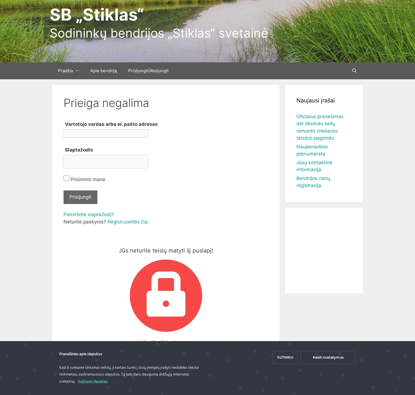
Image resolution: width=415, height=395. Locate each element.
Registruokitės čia (128, 222)
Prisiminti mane (87, 179)
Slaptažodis (79, 150)
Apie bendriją (103, 70)
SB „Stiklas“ (97, 15)
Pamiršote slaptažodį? (89, 214)
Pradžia (65, 70)
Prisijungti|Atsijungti (148, 70)
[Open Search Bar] (354, 70)
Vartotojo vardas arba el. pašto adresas (111, 124)
